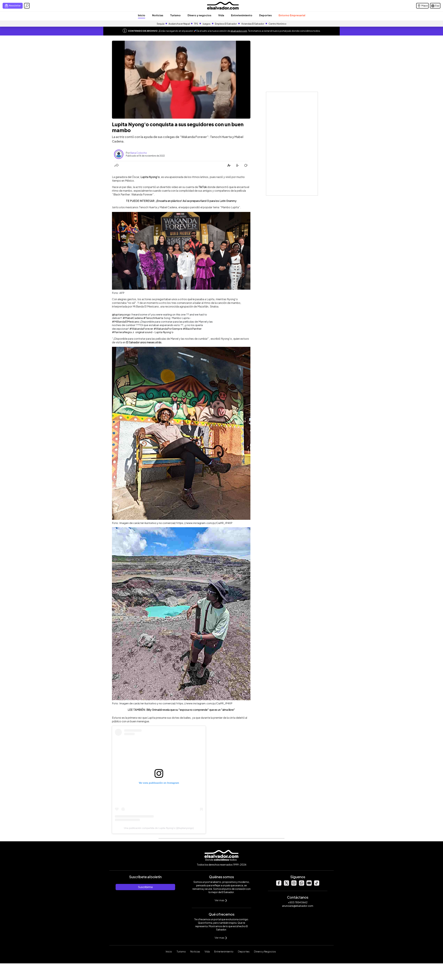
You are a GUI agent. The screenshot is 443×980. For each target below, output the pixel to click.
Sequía (160, 23)
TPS (196, 23)
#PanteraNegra (122, 332)
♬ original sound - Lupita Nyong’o (152, 332)
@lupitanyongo (121, 314)
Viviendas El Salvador (252, 23)
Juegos (206, 23)
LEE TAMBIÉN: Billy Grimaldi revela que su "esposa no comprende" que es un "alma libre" (181, 709)
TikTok (202, 187)
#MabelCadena (133, 317)
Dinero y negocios (199, 15)
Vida (221, 15)
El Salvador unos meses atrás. (144, 342)
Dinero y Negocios (265, 951)
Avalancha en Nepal (179, 23)
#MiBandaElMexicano (125, 321)
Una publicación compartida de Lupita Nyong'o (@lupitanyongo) (159, 828)
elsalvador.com (238, 30)
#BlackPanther (192, 328)
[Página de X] (286, 884)
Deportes (265, 15)
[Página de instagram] (294, 884)
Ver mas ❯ (221, 900)
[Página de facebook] (278, 884)
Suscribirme (145, 887)
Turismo (175, 15)
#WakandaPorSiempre (168, 328)
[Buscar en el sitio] (27, 5)
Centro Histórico (277, 23)
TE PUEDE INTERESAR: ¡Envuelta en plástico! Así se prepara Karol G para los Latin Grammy (181, 200)
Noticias (157, 15)
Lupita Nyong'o (150, 177)
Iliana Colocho (138, 152)
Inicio (141, 15)
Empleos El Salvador (226, 23)
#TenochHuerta (153, 317)
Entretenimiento (241, 15)
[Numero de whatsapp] (301, 884)
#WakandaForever (141, 328)
